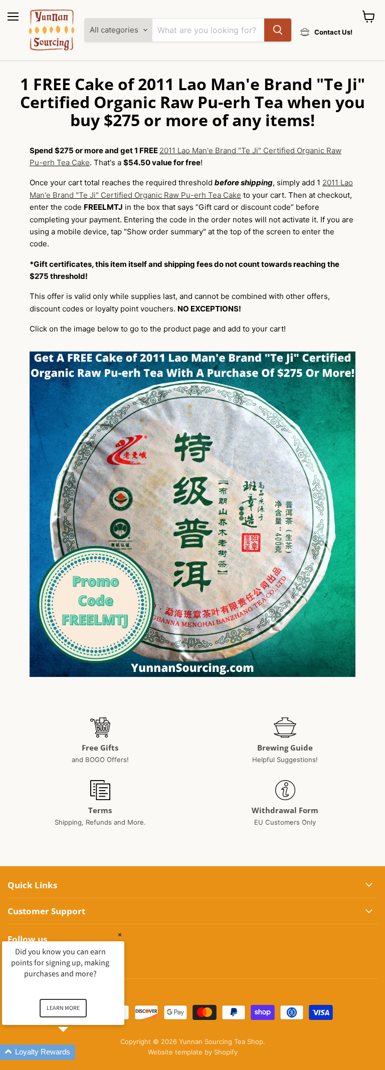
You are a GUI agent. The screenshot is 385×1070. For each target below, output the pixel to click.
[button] (75, 1052)
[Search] (277, 30)
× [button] (120, 934)
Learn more (63, 1008)
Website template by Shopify (193, 1052)
